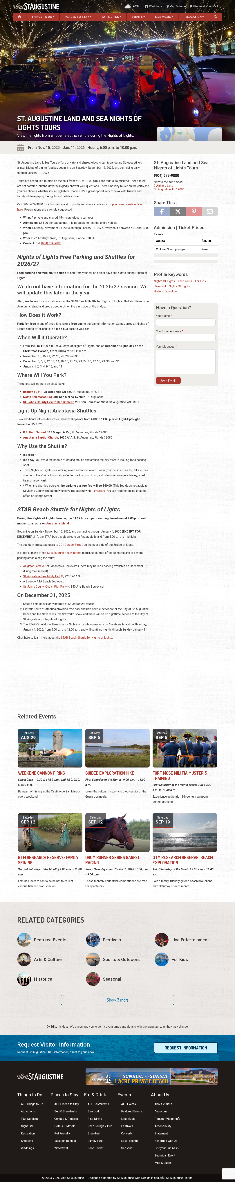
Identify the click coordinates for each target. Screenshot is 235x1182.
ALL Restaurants (98, 1104)
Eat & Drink (110, 17)
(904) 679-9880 (51, 243)
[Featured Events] (48, 940)
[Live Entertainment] (186, 940)
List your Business (167, 1148)
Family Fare (95, 1141)
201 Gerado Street (70, 544)
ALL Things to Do (32, 1104)
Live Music (163, 17)
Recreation (28, 1133)
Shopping (27, 1141)
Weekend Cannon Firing (41, 773)
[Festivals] (117, 940)
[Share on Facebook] (162, 211)
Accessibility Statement (163, 1129)
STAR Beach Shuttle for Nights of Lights (86, 637)
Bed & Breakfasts (65, 1111)
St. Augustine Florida (179, 1178)
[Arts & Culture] (48, 959)
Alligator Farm (32, 566)
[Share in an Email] (210, 211)
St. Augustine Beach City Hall (41, 576)
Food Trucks (96, 1148)
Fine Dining (95, 1119)
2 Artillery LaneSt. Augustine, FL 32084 (169, 187)
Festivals (127, 1126)
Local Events (129, 1141)
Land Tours (185, 281)
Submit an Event (165, 1155)
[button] (117, 1000)
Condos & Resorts (66, 1119)
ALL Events (128, 1104)
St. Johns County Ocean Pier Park (44, 586)
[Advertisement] (83, 677)
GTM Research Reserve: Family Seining (48, 860)
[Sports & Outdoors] (117, 959)
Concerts (127, 1133)
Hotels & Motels (64, 1126)
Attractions (28, 1111)
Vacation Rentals (65, 1141)
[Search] (215, 17)
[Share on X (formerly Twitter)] (178, 211)
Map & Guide (177, 6)
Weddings (155, 6)
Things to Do (42, 17)
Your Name (163, 316)
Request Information (186, 1048)
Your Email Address (168, 331)
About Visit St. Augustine (164, 1107)
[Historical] (48, 979)
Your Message (165, 346)
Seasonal (160, 286)
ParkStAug (98, 491)
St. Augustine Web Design (133, 1178)
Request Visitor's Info (208, 6)
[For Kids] (186, 959)
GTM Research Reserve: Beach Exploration (183, 860)
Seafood (93, 1111)
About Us (160, 1094)
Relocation (193, 17)
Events (137, 17)
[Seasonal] (117, 979)
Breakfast (94, 1133)
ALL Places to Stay (66, 1104)
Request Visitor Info (167, 1119)
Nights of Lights (164, 281)
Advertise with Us (166, 1141)
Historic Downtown (166, 291)
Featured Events (131, 1111)
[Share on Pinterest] (194, 211)
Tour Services (30, 1119)
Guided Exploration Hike (109, 773)
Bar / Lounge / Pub (100, 1126)
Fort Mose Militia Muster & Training (180, 775)
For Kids (200, 281)
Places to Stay (77, 17)
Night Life (27, 1126)
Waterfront (61, 1148)
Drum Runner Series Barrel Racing (112, 860)
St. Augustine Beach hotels (64, 553)
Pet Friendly (62, 1133)
